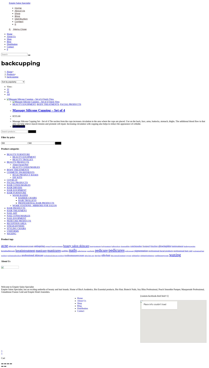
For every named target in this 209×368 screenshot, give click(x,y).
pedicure (101, 250)
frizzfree (154, 246)
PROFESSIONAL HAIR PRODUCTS (36, 203)
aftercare (12, 246)
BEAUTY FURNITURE (18, 154)
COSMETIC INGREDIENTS (20, 172)
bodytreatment (106, 246)
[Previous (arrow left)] (2, 366)
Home (9, 34)
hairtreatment (177, 246)
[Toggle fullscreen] (8, 363)
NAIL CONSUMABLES (18, 216)
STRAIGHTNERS (15, 226)
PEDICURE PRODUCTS (19, 221)
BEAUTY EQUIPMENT (24, 104)
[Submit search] (29, 55)
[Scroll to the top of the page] (2, 348)
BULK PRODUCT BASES (25, 175)
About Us (11, 36)
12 (8, 89)
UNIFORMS (13, 231)
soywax (128, 255)
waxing (175, 255)
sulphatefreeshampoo (147, 255)
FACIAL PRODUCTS (70, 104)
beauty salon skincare (76, 246)
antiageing (39, 246)
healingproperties (189, 246)
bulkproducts (115, 246)
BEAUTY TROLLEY (23, 159)
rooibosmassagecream (74, 255)
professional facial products (160, 251)
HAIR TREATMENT (17, 210)
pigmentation (141, 250)
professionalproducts (14, 255)
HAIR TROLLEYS (27, 200)
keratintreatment (25, 250)
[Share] (5, 363)
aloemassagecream (25, 246)
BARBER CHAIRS (27, 198)
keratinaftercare (8, 251)
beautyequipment (57, 246)
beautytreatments (95, 246)
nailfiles (64, 251)
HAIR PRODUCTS (16, 208)
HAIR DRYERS (14, 187)
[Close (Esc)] (2, 363)
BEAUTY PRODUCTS (18, 162)
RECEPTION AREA (16, 223)
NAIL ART (12, 213)
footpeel (146, 246)
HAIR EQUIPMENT (16, 190)
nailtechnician (81, 251)
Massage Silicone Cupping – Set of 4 (39, 110)
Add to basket (19, 126)
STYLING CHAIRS (16, 228)
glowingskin (164, 246)
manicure (41, 250)
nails (73, 250)
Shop (9, 39)
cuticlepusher (136, 246)
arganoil (48, 246)
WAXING (11, 233)
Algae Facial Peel (20, 164)
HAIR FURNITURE (16, 193)
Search (32, 131)
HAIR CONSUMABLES (18, 185)
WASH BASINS (20, 195)
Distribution (12, 44)
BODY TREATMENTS (48, 104)
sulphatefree (136, 255)
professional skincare (32, 255)
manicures (54, 250)
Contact (10, 47)
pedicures (116, 250)
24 (8, 92)
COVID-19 (12, 180)
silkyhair (105, 255)
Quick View (48, 99)
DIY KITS (17, 177)
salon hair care (89, 255)
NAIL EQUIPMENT (16, 218)
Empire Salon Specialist (19, 3)
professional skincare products (54, 255)
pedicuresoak (129, 251)
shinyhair (98, 255)
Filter (58, 143)
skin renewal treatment (118, 255)
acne (4, 246)
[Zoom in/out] (11, 363)
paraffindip (90, 251)
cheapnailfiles (125, 246)
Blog (9, 41)
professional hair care (183, 251)
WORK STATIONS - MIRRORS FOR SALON (35, 205)
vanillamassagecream (162, 255)
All (8, 94)
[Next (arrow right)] (5, 366)
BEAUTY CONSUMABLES (26, 167)
